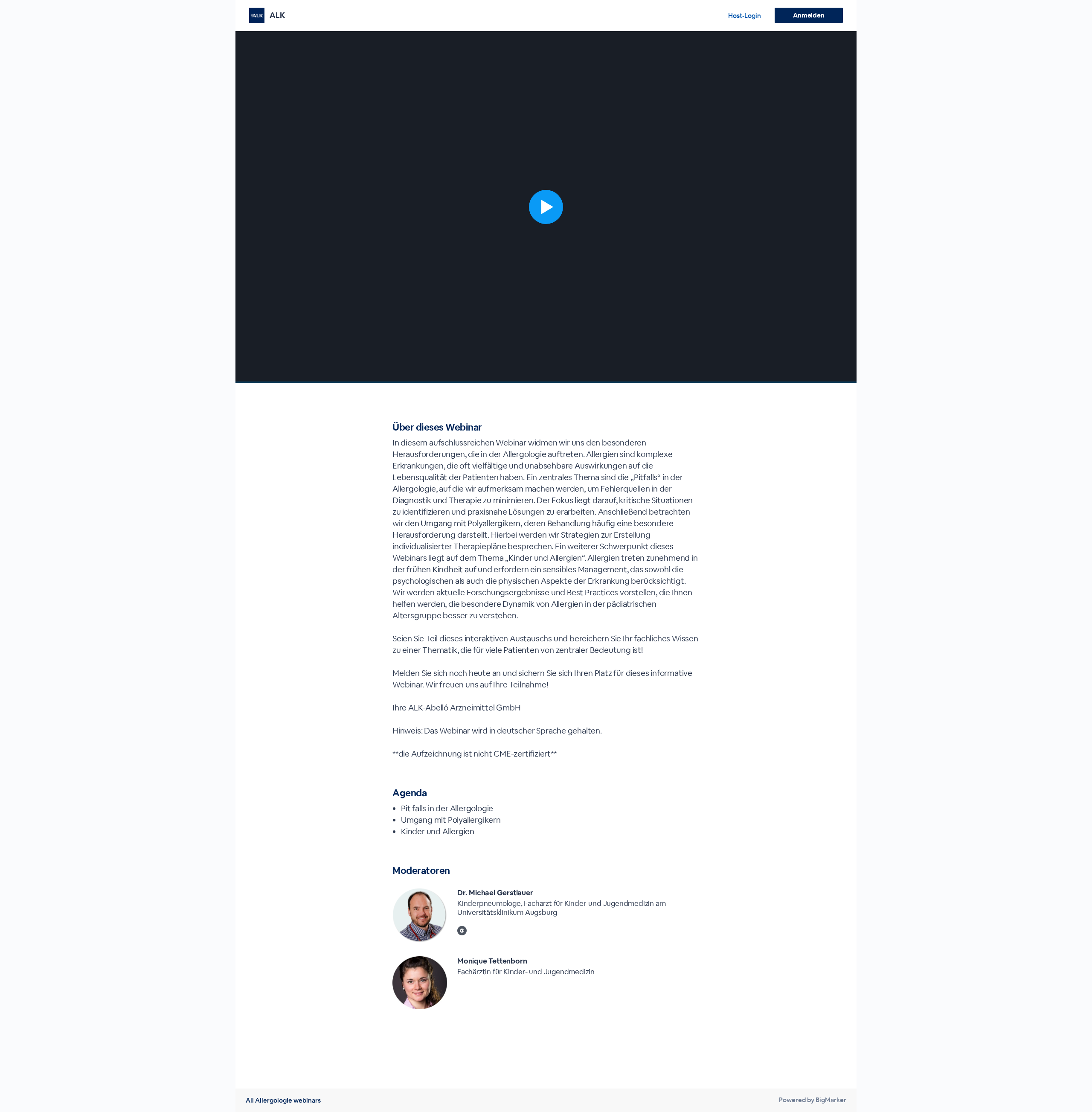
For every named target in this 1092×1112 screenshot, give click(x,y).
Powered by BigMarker (812, 1100)
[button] (546, 207)
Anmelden (809, 15)
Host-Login (744, 16)
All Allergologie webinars (283, 1100)
